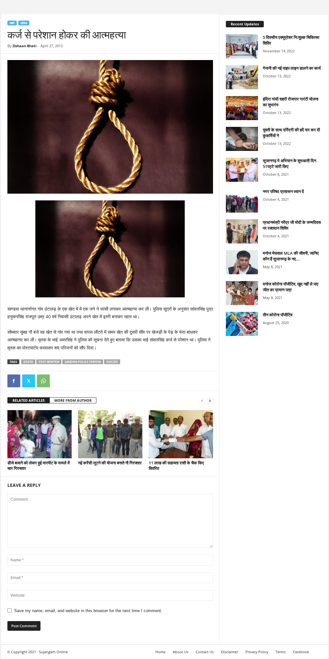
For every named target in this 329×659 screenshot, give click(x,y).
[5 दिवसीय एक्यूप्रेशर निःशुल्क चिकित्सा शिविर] (242, 46)
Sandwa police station (83, 362)
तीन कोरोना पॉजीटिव (277, 315)
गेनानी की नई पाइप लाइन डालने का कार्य (292, 68)
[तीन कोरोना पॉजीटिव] (242, 324)
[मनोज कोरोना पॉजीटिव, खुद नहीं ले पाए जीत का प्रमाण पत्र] (242, 293)
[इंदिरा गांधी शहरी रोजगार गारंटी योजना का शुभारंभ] (242, 108)
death (28, 362)
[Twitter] (28, 380)
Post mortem (49, 362)
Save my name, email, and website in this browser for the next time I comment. (88, 610)
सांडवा (24, 23)
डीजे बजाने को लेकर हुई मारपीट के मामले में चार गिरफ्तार (38, 465)
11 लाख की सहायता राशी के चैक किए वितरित (176, 465)
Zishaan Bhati (24, 45)
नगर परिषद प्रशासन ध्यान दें (283, 191)
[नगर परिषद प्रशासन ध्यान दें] (242, 201)
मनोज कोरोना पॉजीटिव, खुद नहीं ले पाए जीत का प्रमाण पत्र (290, 287)
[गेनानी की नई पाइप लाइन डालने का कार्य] (242, 77)
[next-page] (210, 400)
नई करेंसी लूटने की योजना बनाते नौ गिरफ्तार (110, 463)
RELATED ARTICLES (29, 400)
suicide (112, 362)
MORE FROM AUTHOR (73, 400)
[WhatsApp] (43, 380)
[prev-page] (202, 400)
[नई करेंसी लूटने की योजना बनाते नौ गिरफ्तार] (110, 434)
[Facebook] (13, 380)
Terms (281, 651)
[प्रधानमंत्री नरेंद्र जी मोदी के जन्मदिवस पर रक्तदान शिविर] (242, 231)
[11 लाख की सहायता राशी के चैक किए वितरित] (181, 434)
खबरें (12, 23)
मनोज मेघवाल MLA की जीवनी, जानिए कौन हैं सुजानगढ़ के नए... (291, 256)
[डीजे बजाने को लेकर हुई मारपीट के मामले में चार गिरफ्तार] (39, 434)
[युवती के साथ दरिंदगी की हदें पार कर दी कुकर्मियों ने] (242, 139)
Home (160, 651)
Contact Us (205, 651)
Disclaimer (229, 651)
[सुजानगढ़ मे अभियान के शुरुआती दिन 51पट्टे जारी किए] (242, 170)
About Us (180, 651)
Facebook (301, 651)
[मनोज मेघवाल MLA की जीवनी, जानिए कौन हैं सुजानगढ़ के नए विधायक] (242, 262)
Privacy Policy (256, 651)
